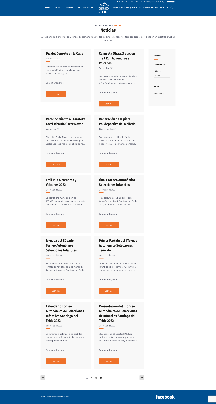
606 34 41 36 (134, 2)
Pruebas (69, 8)
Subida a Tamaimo (150, 8)
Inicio (47, 8)
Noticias (58, 8)
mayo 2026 (158, 93)
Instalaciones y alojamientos (125, 8)
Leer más (56, 94)
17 (91, 378)
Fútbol (156, 71)
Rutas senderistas (85, 8)
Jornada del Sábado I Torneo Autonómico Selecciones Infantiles (61, 245)
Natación (157, 75)
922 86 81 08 (123, 2)
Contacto (164, 8)
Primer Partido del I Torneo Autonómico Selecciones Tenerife (118, 245)
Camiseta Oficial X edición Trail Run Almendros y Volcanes (117, 58)
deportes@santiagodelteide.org (153, 2)
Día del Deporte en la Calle (64, 53)
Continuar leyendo (55, 82)
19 (101, 378)
